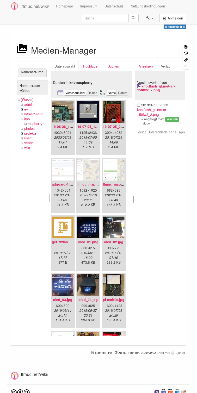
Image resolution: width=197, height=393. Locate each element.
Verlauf (166, 66)
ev (26, 109)
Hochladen (91, 66)
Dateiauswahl (65, 66)
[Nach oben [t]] (186, 66)
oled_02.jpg (113, 241)
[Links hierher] (186, 59)
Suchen (113, 66)
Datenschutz (114, 6)
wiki (27, 147)
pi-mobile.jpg (113, 299)
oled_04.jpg (88, 299)
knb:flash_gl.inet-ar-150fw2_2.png (156, 88)
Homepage (64, 6)
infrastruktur (33, 114)
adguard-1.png (64, 184)
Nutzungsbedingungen (148, 6)
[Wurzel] (27, 99)
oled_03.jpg (62, 299)
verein (29, 142)
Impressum (88, 6)
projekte (30, 133)
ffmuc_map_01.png (93, 184)
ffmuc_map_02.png (118, 184)
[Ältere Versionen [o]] (186, 53)
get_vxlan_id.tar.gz (67, 241)
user (27, 138)
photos (29, 128)
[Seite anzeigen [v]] (186, 46)
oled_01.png (88, 241)
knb (27, 118)
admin (29, 104)
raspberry (35, 123)
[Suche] (133, 18)
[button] (149, 18)
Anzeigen (146, 66)
